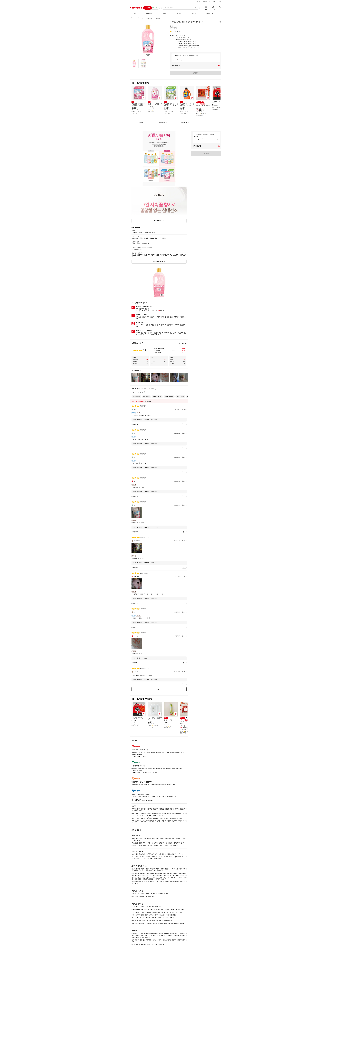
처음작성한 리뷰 (135, 424)
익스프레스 (155, 8)
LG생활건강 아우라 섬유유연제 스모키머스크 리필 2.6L (171, 104)
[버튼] (186, 401)
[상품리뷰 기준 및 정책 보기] (155, 389)
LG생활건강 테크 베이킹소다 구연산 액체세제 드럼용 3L (187, 104)
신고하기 (184, 409)
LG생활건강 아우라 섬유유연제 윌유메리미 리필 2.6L (138, 104)
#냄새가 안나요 (180, 396)
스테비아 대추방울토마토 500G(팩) (187, 722)
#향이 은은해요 (136, 396)
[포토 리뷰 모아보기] (186, 370)
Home (132, 18)
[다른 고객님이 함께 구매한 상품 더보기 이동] (186, 699)
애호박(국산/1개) (168, 720)
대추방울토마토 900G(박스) (203, 105)
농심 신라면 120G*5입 (137, 718)
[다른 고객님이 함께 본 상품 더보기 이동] (219, 83)
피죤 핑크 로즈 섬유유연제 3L (155, 104)
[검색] (197, 8)
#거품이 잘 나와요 (157, 396)
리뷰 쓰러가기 (182, 343)
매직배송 (147, 8)
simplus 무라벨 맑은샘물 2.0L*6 (155, 718)
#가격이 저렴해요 (169, 396)
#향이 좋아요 (146, 396)
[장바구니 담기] (143, 98)
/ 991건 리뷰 (176, 31)
